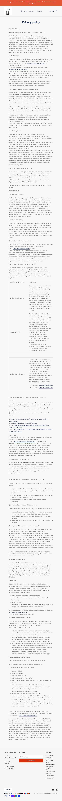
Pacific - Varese (43, 793)
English (8, 789)
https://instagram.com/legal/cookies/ (50, 387)
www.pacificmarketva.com (21, 248)
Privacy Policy (50, 775)
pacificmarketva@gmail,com (28, 715)
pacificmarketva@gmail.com (36, 63)
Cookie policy (50, 778)
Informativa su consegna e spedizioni (50, 767)
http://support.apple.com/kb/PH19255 (25, 423)
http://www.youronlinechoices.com (24, 441)
